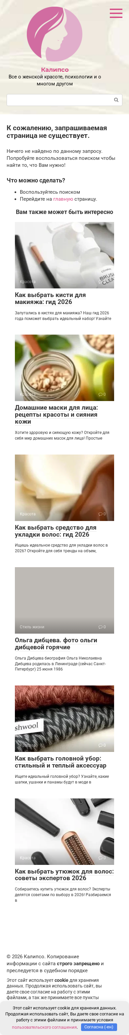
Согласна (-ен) (98, 1026)
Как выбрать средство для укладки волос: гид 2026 (56, 531)
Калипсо (55, 69)
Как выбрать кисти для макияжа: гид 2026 (50, 298)
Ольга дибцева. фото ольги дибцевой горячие (56, 643)
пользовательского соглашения (44, 1026)
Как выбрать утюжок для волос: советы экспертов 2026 (64, 875)
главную (63, 199)
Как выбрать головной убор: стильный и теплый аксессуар (61, 762)
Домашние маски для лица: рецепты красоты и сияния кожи (56, 414)
